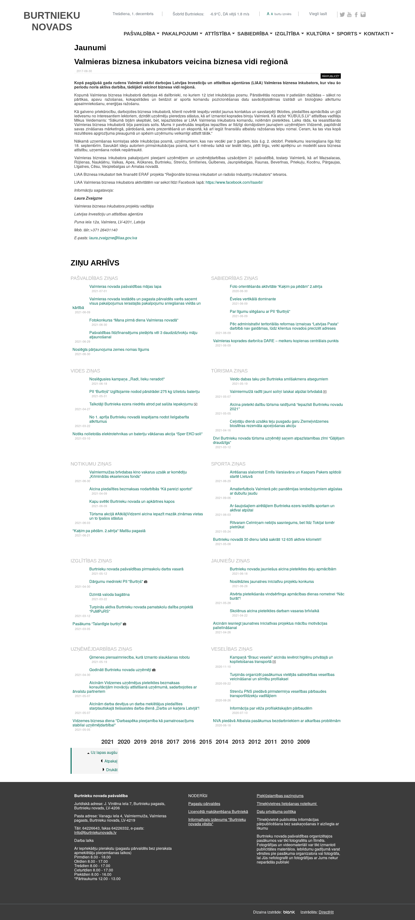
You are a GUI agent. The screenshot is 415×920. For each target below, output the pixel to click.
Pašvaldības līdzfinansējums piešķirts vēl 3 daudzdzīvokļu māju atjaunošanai (143, 335)
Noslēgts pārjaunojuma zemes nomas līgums (111, 349)
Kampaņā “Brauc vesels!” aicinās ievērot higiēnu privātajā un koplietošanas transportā (281, 659)
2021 (107, 741)
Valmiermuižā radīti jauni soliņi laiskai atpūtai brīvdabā (276, 391)
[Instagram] (363, 15)
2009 (303, 741)
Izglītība (287, 32)
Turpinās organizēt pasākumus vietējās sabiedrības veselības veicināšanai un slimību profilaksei (282, 676)
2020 (124, 741)
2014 (222, 741)
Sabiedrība (253, 32)
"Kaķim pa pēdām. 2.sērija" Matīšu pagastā (109, 530)
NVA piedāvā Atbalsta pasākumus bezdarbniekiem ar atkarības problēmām (277, 720)
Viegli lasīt (318, 13)
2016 (189, 741)
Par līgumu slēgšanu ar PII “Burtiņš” (260, 311)
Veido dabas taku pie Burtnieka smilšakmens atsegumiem (279, 379)
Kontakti (376, 32)
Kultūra (318, 32)
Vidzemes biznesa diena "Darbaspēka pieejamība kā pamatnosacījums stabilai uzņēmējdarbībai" (133, 723)
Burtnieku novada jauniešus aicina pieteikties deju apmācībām (283, 569)
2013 (238, 741)
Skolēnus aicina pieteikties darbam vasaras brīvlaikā (274, 610)
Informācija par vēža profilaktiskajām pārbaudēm (271, 708)
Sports (347, 32)
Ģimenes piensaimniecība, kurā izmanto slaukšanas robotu (139, 657)
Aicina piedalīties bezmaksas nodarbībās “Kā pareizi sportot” (140, 489)
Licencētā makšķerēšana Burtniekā (218, 811)
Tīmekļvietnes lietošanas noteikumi (287, 803)
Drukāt (111, 769)
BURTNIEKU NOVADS (52, 21)
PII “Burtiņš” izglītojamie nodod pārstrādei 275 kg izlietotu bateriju (144, 391)
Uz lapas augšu (104, 752)
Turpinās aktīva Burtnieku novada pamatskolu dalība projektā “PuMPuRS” (141, 609)
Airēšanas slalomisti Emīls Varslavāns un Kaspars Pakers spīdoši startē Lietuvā (285, 474)
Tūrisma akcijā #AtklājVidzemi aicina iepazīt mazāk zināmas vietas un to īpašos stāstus (146, 516)
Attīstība (218, 32)
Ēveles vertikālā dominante (253, 299)
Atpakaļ (110, 761)
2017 (173, 741)
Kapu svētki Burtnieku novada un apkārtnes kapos (132, 501)
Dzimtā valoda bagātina (109, 594)
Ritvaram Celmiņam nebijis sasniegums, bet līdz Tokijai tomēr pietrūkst (282, 524)
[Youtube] (349, 15)
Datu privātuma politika (276, 811)
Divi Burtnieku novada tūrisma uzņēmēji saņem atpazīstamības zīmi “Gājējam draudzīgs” (278, 440)
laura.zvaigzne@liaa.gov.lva (113, 237)
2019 (140, 741)
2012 (254, 741)
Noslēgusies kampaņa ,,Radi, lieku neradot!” (127, 379)
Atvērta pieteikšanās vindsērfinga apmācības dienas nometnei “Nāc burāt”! (287, 596)
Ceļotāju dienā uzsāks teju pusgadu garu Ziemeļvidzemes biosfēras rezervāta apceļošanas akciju (279, 423)
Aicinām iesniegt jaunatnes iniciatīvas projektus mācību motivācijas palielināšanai (270, 625)
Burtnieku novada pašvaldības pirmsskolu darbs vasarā (136, 569)
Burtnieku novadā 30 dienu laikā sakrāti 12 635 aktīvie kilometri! (267, 539)
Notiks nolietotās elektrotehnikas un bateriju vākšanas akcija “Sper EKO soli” (137, 433)
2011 (271, 741)
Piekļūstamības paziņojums (280, 795)
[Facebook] (356, 15)
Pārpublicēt (331, 76)
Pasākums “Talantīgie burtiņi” (98, 623)
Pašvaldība (139, 32)
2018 (156, 741)
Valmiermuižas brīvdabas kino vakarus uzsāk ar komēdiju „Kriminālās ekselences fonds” (138, 474)
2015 (205, 741)
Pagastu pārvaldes (204, 803)
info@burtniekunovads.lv (95, 832)
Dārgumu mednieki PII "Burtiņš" (116, 581)
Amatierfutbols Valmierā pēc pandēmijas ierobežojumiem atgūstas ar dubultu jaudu (286, 491)
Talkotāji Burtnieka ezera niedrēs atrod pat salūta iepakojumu (141, 404)
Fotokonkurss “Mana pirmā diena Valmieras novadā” (133, 320)
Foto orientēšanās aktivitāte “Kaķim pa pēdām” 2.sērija (276, 286)
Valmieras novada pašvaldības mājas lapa (125, 286)
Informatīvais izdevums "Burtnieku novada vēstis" (217, 821)
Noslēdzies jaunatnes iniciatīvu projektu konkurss (272, 581)
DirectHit (326, 912)
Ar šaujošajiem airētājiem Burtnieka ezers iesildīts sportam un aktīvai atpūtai (282, 508)
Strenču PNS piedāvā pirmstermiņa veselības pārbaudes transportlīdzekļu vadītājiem (278, 693)
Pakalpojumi (180, 32)
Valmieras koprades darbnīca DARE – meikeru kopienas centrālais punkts (276, 340)
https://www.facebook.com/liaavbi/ (234, 182)
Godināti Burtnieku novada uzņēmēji (120, 669)
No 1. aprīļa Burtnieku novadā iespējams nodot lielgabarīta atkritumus (139, 419)
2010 (287, 741)
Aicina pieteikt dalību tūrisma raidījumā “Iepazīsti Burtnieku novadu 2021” (286, 406)
